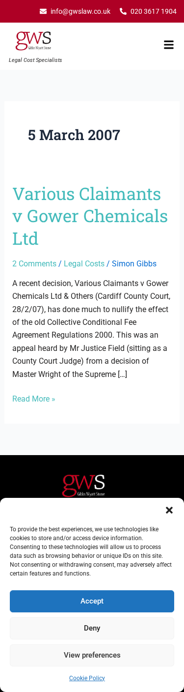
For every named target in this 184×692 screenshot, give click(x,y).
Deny (92, 628)
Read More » (33, 398)
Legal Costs (84, 263)
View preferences (92, 655)
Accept (92, 601)
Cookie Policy (87, 678)
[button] (169, 510)
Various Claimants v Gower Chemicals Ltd (90, 215)
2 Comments (34, 263)
